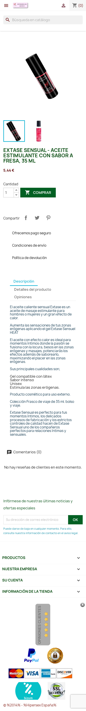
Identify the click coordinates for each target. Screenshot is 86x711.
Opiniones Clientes (39, 625)
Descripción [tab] (23, 281)
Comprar (38, 192)
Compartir (25, 217)
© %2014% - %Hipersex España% (29, 705)
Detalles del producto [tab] (32, 289)
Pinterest (48, 217)
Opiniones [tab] (23, 297)
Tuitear (37, 217)
